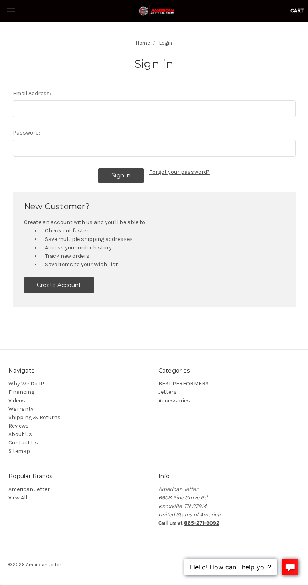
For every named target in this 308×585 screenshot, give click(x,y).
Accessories (174, 400)
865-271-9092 (201, 523)
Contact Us (23, 442)
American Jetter (29, 489)
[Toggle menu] (11, 11)
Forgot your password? (179, 172)
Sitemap (19, 451)
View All (17, 497)
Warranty (21, 409)
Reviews (18, 425)
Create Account (59, 285)
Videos (16, 400)
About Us (20, 434)
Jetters (167, 392)
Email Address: (32, 93)
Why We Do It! (26, 383)
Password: (26, 132)
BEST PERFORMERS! (184, 383)
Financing (21, 392)
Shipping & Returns (34, 417)
